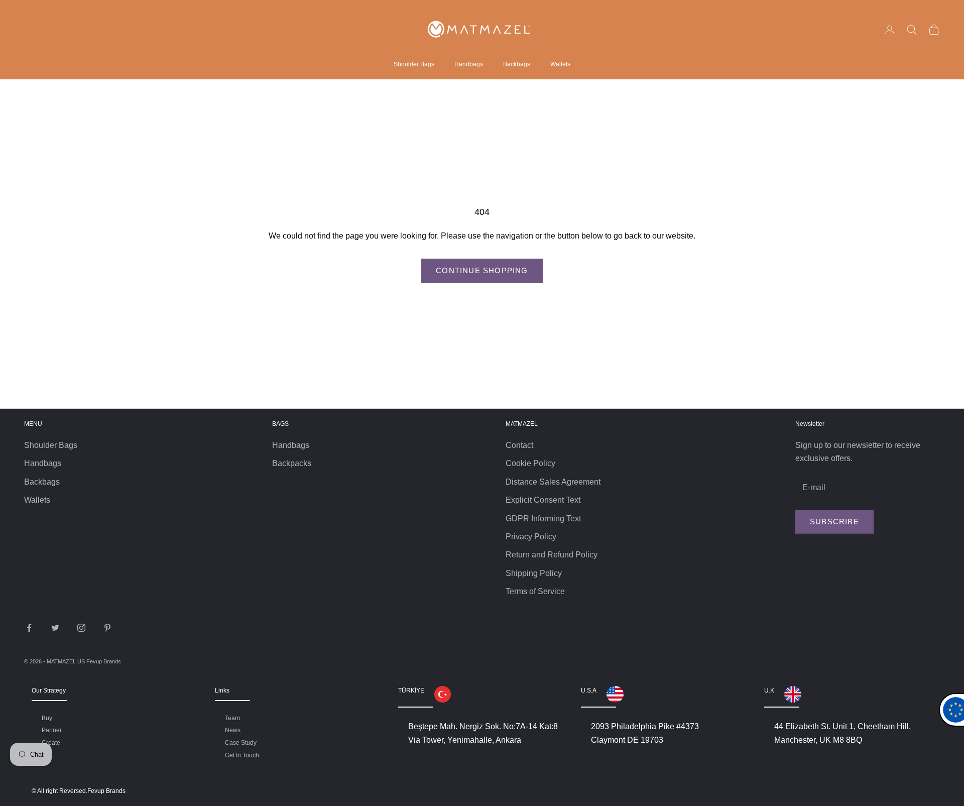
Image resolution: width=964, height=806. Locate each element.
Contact (519, 445)
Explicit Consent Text (543, 500)
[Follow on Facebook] (29, 628)
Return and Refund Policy (551, 554)
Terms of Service (535, 591)
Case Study (241, 742)
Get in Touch (242, 755)
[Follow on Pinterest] (107, 628)
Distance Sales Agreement (553, 482)
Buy (47, 718)
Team (232, 718)
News (232, 730)
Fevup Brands (103, 661)
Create (51, 742)
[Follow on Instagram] (81, 628)
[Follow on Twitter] (55, 628)
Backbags (516, 64)
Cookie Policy (530, 463)
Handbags (468, 64)
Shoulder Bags (414, 64)
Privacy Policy (531, 536)
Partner (52, 730)
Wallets (560, 64)
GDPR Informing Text (543, 518)
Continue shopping (482, 270)
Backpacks (291, 463)
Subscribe (834, 521)
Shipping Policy (534, 573)
